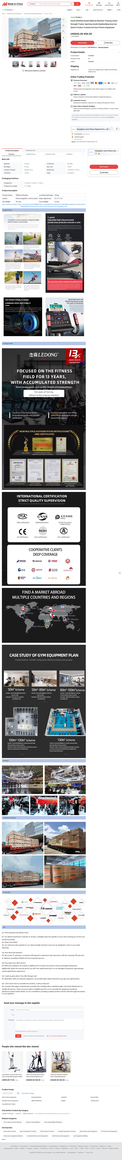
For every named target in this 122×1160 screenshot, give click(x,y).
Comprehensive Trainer (8, 1104)
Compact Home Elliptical (33, 1122)
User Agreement (72, 1152)
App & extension (98, 10)
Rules (118, 10)
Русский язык (44, 1148)
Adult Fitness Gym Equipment (88, 1131)
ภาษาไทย (92, 1148)
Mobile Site (102, 1146)
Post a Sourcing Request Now (57, 1036)
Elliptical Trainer (48, 13)
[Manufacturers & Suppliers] (12, 4)
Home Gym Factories (9, 1131)
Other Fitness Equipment (9, 1097)
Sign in (118, 5)
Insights (109, 1146)
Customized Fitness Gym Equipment (37, 1136)
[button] (79, 154)
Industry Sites (73, 1146)
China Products (24, 1146)
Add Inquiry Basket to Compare (35, 70)
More (3, 1139)
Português (29, 1148)
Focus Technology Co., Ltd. (49, 1152)
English (16, 1148)
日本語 (82, 1148)
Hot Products (14, 1146)
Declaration (81, 1152)
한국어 (76, 1148)
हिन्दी (87, 1148)
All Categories (8, 10)
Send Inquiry (82, 43)
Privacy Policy (89, 1152)
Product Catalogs (28, 1093)
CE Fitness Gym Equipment (109, 1131)
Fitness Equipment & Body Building (33, 13)
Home (3, 13)
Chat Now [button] (109, 43)
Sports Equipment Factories (28, 1131)
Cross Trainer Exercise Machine (12, 1122)
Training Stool (95, 1101)
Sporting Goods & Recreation (14, 13)
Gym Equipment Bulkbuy (80, 1136)
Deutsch (57, 1148)
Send (18, 1036)
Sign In (73, 142)
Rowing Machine (36, 1097)
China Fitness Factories (47, 1131)
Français (36, 1148)
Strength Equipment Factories (67, 1131)
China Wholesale (53, 1146)
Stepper (63, 1101)
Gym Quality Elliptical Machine (53, 1122)
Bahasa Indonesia (113, 1148)
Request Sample (103, 47)
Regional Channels (83, 1146)
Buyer (78, 10)
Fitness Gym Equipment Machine (13, 1136)
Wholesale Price (64, 1146)
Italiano (51, 1148)
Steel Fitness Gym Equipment (60, 1136)
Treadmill (63, 1097)
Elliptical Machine (36, 1101)
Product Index (94, 1146)
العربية (71, 1148)
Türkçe (98, 1148)
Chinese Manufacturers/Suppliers (38, 1146)
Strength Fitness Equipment (10, 1101)
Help (87, 10)
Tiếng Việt (104, 1148)
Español (22, 1148)
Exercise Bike (94, 1097)
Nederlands (65, 1148)
